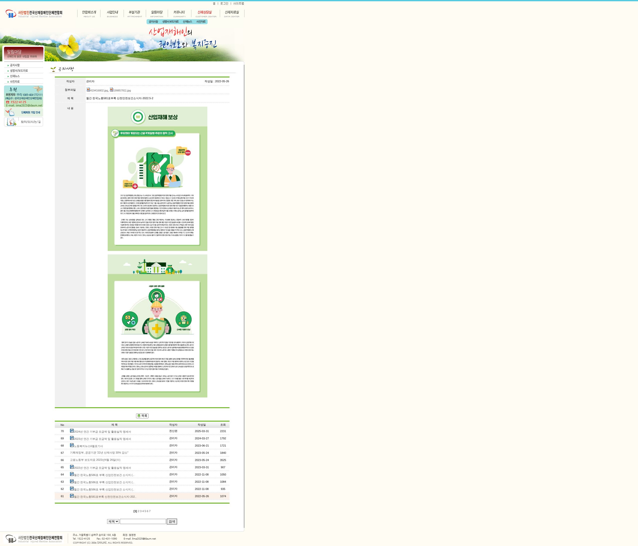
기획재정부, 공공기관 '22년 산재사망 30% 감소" (99, 452)
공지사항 (153, 21)
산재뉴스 (187, 21)
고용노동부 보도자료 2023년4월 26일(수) (95, 459)
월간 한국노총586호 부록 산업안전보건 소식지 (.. (104, 474)
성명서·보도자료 (170, 21)
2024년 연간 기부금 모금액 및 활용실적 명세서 (102, 431)
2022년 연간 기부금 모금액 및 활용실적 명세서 (102, 467)
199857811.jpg (122, 90)
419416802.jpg (99, 90)
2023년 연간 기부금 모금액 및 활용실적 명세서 (102, 438)
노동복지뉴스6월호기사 (88, 446)
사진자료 (200, 21)
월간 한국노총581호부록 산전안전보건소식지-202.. (105, 496)
